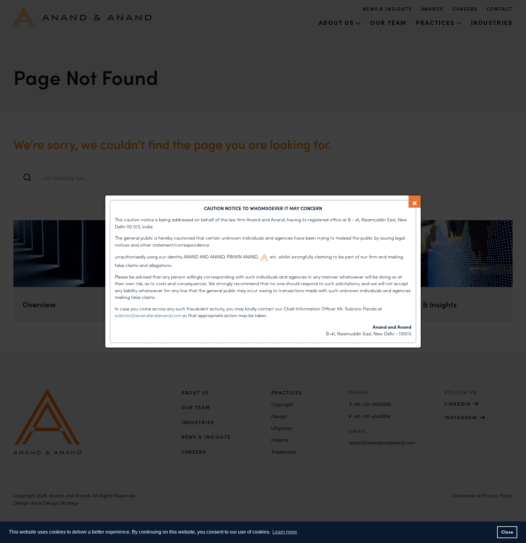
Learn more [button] (284, 531)
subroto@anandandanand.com (148, 316)
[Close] (415, 201)
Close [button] (507, 532)
